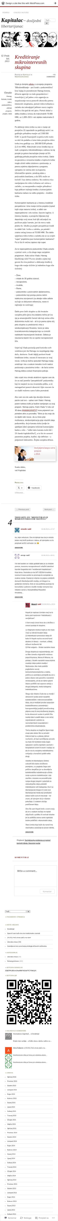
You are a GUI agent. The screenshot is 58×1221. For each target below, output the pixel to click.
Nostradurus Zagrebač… (21, 1034)
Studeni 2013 (11, 1188)
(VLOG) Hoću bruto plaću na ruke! (19, 937)
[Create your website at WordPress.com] (29, 3)
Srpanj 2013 (11, 1205)
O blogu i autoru (21, 12)
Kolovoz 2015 (11, 1098)
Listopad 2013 (12, 1193)
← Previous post (22, 510)
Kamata (3, 99)
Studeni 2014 (11, 1137)
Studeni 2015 (11, 1085)
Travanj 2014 (11, 1167)
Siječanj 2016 (11, 1077)
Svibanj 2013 (11, 1214)
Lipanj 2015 (11, 1107)
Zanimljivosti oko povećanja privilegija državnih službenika (27, 946)
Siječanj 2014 (11, 1180)
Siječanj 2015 (11, 1128)
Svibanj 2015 (11, 1111)
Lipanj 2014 (11, 1158)
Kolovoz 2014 (11, 1150)
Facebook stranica (16, 917)
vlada (10, 114)
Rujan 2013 (11, 1197)
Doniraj (6, 12)
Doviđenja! (10, 929)
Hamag (8, 96)
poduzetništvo (6, 105)
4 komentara (51, 76)
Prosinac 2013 (12, 1184)
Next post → (49, 510)
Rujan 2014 (11, 1145)
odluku (31, 84)
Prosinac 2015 (12, 1081)
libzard (34, 604)
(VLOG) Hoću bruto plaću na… (35, 1048)
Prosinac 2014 (12, 1132)
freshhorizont (17, 1055)
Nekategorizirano (22, 77)
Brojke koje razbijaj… (20, 1041)
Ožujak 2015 (11, 1120)
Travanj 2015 (11, 1115)
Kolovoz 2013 (11, 1201)
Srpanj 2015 (11, 1102)
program (8, 111)
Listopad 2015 (12, 1090)
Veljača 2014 (11, 1175)
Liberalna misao (12, 957)
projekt (5, 114)
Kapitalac (12, 20)
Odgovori (19, 547)
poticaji (9, 108)
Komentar (47, 891)
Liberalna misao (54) (14, 942)
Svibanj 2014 (11, 1162)
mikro (9, 102)
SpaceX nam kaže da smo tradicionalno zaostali (23, 933)
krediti (9, 99)
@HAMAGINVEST (29, 410)
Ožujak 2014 (11, 1171)
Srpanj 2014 (11, 1154)
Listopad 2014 (12, 1141)
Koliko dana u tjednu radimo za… (40, 1041)
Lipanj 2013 (11, 1210)
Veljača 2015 (11, 1124)
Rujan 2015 (11, 1094)
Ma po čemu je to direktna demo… (35, 1055)
